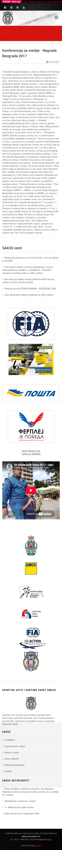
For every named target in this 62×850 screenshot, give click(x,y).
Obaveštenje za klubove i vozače (20, 800)
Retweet (32, 450)
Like (38, 450)
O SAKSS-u (9, 739)
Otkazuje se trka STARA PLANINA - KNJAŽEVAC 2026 (30, 288)
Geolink (38, 845)
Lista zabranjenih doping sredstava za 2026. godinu (29, 294)
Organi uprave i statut (14, 746)
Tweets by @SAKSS (31, 453)
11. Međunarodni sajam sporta (19, 807)
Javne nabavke (11, 758)
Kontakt (8, 771)
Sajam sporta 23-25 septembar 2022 (21, 813)
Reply (24, 450)
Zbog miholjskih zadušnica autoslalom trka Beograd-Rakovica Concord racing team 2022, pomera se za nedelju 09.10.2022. (30, 791)
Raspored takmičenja (14, 764)
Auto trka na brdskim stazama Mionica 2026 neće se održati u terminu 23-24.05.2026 (28, 281)
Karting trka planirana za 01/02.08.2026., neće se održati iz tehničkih (30, 259)
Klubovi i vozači (11, 752)
